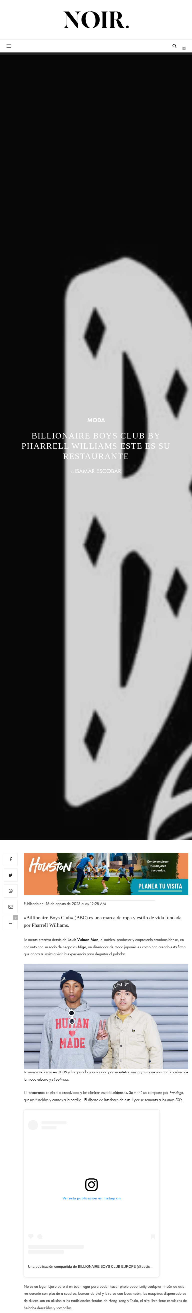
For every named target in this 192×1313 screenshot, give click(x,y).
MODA (96, 420)
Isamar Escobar (97, 471)
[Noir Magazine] (96, 19)
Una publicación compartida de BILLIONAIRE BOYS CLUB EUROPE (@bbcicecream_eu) (98, 1266)
